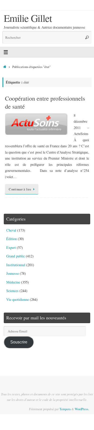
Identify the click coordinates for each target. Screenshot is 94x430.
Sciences (12, 290)
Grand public (15, 256)
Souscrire (18, 342)
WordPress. (82, 409)
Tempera (65, 409)
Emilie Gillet (28, 18)
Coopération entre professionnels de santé (45, 102)
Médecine (13, 282)
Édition (11, 238)
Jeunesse (12, 273)
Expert (11, 247)
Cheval (11, 230)
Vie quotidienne (17, 299)
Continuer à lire (20, 189)
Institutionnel (15, 264)
